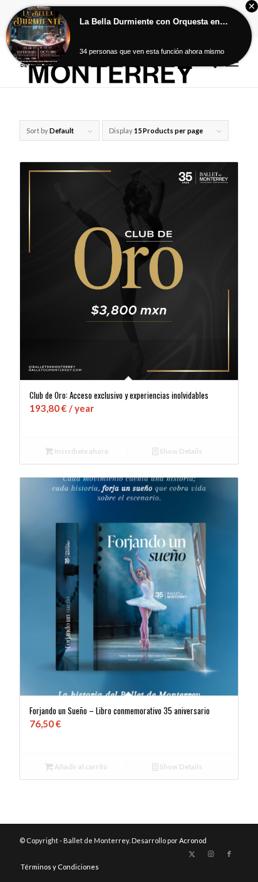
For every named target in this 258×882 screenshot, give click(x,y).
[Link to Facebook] (229, 853)
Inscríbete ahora (80, 451)
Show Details (180, 451)
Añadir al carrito (80, 766)
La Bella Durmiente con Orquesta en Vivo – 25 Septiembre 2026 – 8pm (154, 21)
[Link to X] (191, 853)
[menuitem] (56, 867)
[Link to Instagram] (210, 853)
